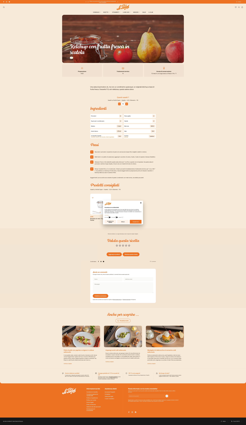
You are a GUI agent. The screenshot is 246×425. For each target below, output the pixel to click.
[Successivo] (117, 2)
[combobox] (239, 2)
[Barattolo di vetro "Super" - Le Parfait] (100, 204)
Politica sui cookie (91, 400)
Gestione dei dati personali (93, 406)
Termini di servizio (126, 299)
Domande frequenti (110, 392)
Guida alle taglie (109, 396)
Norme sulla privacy (117, 299)
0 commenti (153, 261)
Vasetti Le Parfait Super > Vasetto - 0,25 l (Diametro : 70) (123, 100)
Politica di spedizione (92, 398)
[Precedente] (86, 2)
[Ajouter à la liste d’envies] (92, 197)
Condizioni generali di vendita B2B (92, 395)
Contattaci (107, 394)
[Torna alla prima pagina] (70, 41)
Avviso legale (89, 402)
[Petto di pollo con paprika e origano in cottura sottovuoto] (81, 336)
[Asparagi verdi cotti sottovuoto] (123, 336)
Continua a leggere (68, 363)
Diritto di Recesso (91, 404)
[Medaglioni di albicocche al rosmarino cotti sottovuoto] (165, 336)
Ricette (74, 42)
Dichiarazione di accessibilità (90, 409)
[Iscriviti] (167, 396)
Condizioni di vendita (92, 392)
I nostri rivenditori (109, 398)
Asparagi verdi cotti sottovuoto (116, 350)
